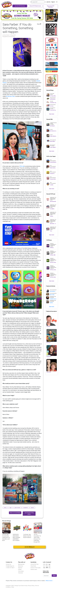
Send (54, 575)
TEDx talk (22, 166)
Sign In (53, 2)
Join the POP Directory (20, 6)
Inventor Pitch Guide (36, 567)
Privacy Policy (31, 585)
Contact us (8, 564)
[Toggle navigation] (56, 2)
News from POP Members (50, 6)
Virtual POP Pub (34, 564)
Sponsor (20, 567)
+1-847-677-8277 (10, 567)
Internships (21, 571)
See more (51, 114)
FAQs (12, 587)
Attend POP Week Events (35, 6)
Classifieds (33, 566)
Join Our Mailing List (29, 547)
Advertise (20, 566)
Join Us (48, 2)
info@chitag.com (10, 566)
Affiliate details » (49, 580)
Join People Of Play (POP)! (29, 513)
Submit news (34, 569)
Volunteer (20, 572)
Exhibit (20, 569)
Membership (21, 564)
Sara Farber (6, 35)
